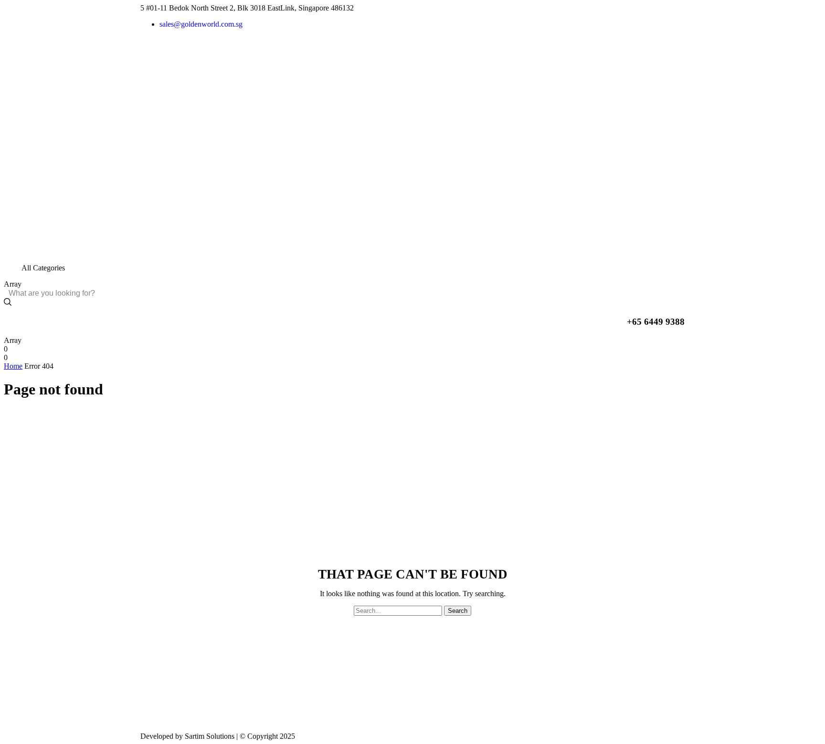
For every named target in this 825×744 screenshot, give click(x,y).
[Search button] (7, 303)
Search (457, 610)
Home (13, 366)
